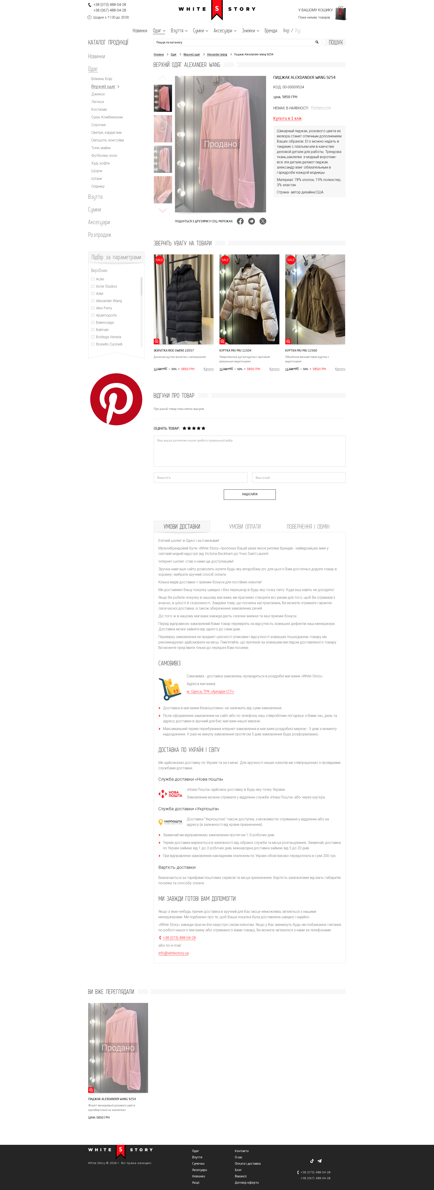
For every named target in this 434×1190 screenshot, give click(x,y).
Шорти (96, 171)
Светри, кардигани (106, 133)
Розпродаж (99, 234)
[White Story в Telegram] (319, 1161)
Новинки (96, 56)
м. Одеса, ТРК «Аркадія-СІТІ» (210, 691)
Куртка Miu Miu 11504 (235, 350)
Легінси (97, 102)
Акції (195, 1183)
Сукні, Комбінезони (107, 117)
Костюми (99, 110)
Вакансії (241, 1176)
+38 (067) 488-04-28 (109, 10)
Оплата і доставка (248, 1164)
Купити (209, 369)
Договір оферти (247, 1183)
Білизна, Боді (101, 79)
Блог (238, 1170)
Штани (96, 179)
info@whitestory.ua (173, 953)
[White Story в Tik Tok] (312, 1161)
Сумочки (198, 1164)
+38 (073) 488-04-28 (109, 4)
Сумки (94, 209)
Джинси (98, 94)
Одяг (93, 68)
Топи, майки (101, 148)
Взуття (95, 196)
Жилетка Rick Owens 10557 (174, 350)
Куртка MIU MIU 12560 (301, 350)
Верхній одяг (103, 86)
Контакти (242, 1151)
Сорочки (98, 125)
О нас (238, 1157)
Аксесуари (99, 221)
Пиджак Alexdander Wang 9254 (112, 1099)
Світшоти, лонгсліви (107, 140)
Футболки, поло (104, 156)
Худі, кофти (100, 163)
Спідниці (97, 186)
